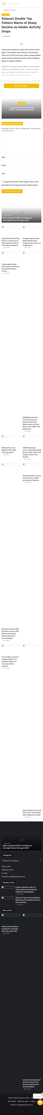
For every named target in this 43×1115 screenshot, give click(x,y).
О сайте (4, 873)
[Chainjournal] (10, 4)
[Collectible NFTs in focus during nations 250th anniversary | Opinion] (32, 468)
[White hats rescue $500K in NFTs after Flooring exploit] (11, 440)
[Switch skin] (32, 4)
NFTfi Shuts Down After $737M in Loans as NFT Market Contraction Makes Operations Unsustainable (10, 633)
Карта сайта (6, 866)
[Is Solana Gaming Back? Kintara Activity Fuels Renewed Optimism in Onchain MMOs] (32, 996)
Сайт (3, 173)
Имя (4, 157)
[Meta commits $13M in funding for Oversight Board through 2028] (11, 919)
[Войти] (29, 4)
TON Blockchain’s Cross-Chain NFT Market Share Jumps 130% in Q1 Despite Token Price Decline (32, 452)
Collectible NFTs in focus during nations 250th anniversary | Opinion (32, 478)
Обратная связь (7, 870)
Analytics (13, 10)
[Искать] (36, 4)
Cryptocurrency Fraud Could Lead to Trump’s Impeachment (21, 109)
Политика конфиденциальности (13, 876)
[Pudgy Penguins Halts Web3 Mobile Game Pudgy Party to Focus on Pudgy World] (32, 231)
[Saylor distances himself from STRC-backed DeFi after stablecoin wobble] (32, 726)
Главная (6, 10)
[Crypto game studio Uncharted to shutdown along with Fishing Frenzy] (11, 257)
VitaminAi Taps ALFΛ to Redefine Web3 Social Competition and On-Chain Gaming (28, 900)
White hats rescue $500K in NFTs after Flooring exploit (9, 450)
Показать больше (21, 86)
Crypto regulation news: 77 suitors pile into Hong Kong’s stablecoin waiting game (26, 889)
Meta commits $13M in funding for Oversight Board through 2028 (10, 929)
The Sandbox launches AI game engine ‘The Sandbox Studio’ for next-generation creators (10, 661)
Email (4, 165)
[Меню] (40, 4)
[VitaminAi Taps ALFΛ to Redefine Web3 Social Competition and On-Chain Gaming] (8, 901)
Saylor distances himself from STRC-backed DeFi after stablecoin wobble (32, 812)
